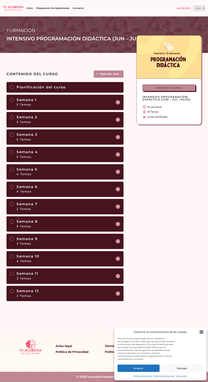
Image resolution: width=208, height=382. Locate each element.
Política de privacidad (163, 376)
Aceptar (138, 368)
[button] (201, 332)
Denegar (182, 368)
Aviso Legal (181, 376)
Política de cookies (143, 376)
